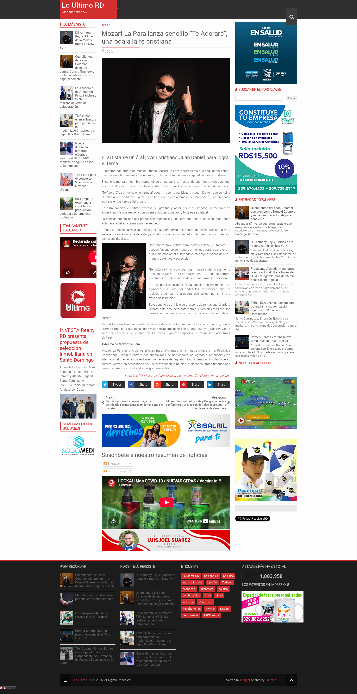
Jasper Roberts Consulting (192, 408)
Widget (205, 408)
